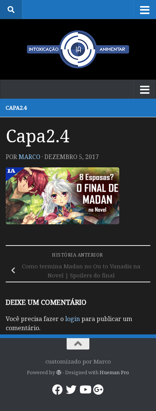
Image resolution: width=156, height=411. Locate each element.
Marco (29, 157)
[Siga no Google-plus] (98, 389)
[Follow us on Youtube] (85, 389)
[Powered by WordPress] (58, 372)
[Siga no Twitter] (71, 389)
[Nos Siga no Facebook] (57, 389)
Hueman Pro (114, 372)
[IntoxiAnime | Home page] (78, 49)
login (72, 319)
